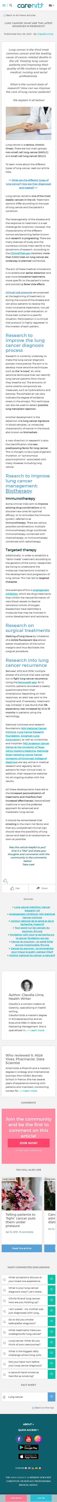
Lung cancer (15, 1396)
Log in (41, 1498)
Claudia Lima (45, 33)
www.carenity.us (20, 1477)
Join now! (29, 1143)
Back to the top (44, 1407)
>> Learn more (35, 1030)
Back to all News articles (21, 15)
